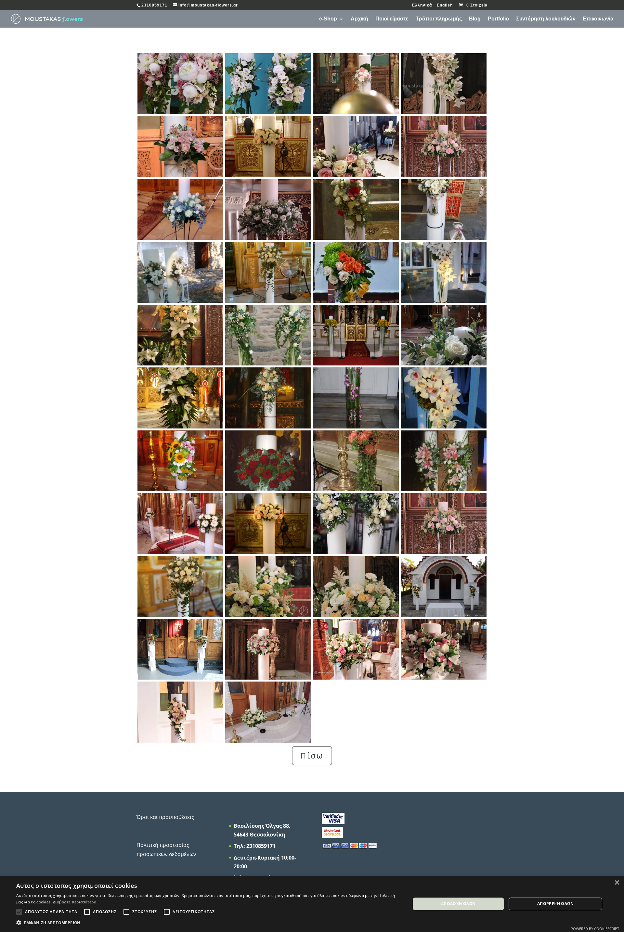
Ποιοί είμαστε (392, 19)
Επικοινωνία (598, 19)
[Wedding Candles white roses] (180, 615)
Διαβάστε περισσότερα (74, 902)
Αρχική (359, 19)
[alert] (312, 904)
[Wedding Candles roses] (268, 552)
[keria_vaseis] (268, 740)
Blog (475, 19)
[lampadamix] (356, 677)
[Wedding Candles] (444, 112)
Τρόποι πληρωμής (439, 19)
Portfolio (498, 19)
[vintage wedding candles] (268, 112)
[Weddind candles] (268, 426)
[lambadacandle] (356, 615)
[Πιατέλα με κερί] (444, 175)
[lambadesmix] (444, 677)
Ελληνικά (422, 5)
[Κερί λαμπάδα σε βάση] (444, 552)
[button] (207, 922)
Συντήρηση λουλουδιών (546, 19)
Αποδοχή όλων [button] (458, 903)
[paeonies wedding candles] (180, 112)
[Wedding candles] (268, 175)
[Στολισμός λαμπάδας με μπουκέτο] (356, 112)
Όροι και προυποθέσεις (165, 817)
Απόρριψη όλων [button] (555, 903)
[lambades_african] (356, 489)
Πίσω (312, 755)
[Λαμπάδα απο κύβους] (180, 677)
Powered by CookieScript (595, 928)
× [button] (616, 882)
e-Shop (328, 19)
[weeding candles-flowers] (356, 175)
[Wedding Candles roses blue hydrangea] (356, 552)
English (445, 5)
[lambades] (268, 615)
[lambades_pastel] (180, 740)
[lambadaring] (268, 677)
